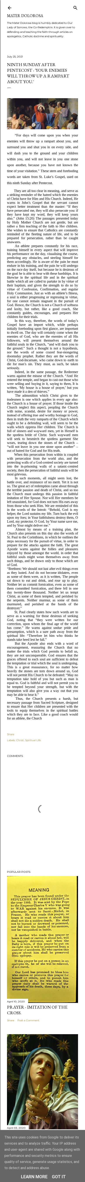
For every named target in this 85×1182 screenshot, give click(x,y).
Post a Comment (28, 1020)
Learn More (34, 1176)
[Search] (75, 7)
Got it (59, 1176)
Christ (20, 740)
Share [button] (10, 734)
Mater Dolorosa (25, 15)
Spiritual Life (33, 740)
